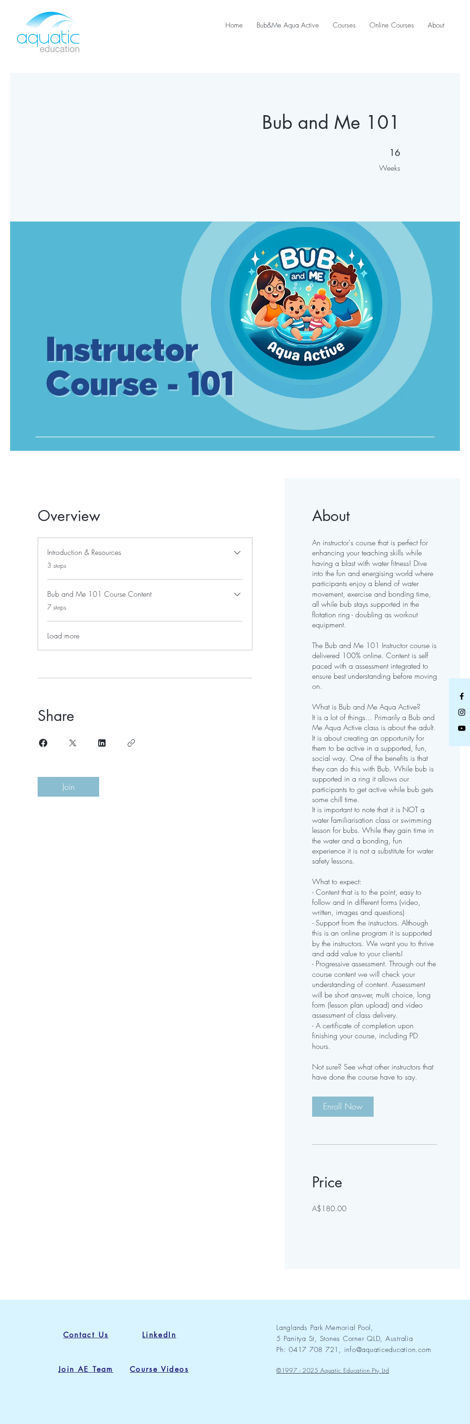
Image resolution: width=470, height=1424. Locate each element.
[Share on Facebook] (43, 742)
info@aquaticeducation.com (387, 1349)
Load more (63, 636)
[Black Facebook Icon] (461, 696)
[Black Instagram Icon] (461, 712)
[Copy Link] (131, 742)
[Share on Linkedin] (101, 742)
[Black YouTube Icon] (461, 728)
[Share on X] (72, 742)
